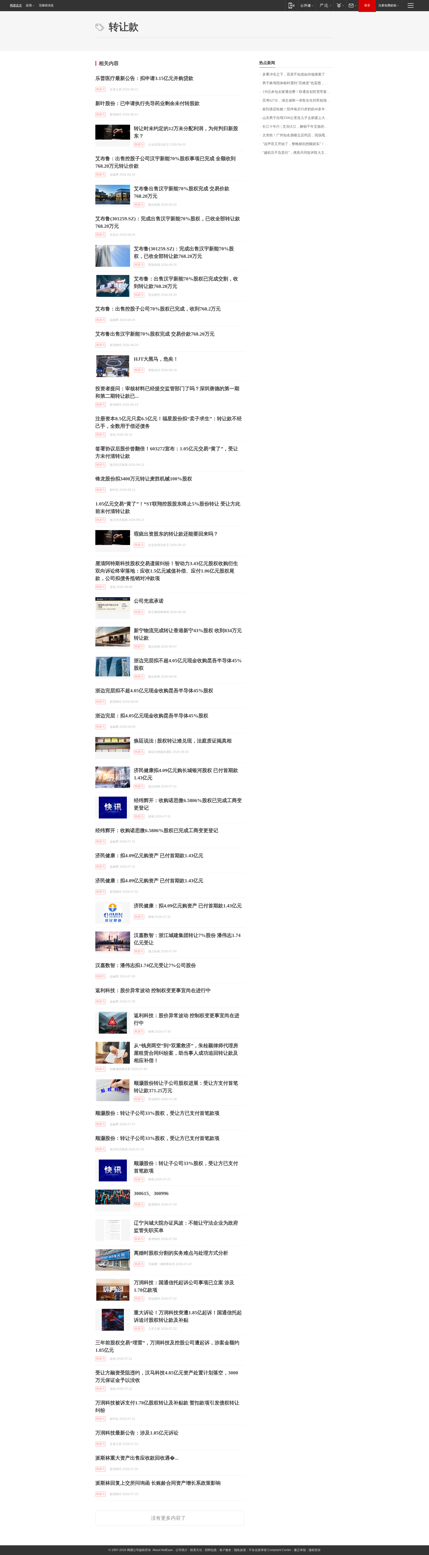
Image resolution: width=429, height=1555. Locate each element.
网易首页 (16, 5)
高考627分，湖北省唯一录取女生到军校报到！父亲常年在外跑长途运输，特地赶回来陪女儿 (298, 100)
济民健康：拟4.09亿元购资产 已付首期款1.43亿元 (149, 855)
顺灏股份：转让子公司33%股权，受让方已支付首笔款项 (157, 1113)
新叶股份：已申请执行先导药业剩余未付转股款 (147, 103)
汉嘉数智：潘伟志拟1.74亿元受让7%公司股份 (145, 965)
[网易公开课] (307, 5)
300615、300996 (151, 1193)
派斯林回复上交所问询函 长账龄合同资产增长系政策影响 (158, 1483)
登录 (367, 5)
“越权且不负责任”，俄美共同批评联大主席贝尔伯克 (298, 153)
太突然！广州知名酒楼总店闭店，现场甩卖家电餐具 (298, 135)
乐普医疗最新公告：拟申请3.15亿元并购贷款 (144, 78)
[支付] (339, 5)
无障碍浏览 (46, 5)
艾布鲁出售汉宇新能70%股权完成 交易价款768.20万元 (154, 334)
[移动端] (291, 5)
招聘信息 (211, 1550)
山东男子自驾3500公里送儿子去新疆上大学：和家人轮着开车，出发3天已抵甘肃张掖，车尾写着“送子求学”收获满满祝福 (298, 118)
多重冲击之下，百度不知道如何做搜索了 (293, 74)
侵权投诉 (315, 1550)
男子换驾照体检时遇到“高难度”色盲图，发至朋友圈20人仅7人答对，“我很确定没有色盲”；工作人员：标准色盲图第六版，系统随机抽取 (298, 83)
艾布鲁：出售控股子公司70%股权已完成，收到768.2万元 (158, 308)
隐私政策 (240, 1550)
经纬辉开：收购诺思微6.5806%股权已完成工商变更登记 (156, 830)
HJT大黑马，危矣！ (156, 359)
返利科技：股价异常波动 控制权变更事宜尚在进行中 (153, 990)
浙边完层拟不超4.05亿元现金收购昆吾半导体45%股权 (154, 690)
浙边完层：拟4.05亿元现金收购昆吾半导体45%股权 (151, 715)
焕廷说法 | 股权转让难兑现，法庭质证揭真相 (183, 740)
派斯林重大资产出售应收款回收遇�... (137, 1458)
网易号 (100, 89)
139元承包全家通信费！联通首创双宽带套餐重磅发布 (298, 92)
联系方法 (196, 1550)
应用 (29, 5)
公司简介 (181, 1550)
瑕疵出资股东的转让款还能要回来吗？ (176, 534)
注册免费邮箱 (387, 5)
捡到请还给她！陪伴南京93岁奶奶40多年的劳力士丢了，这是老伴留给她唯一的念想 (298, 109)
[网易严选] (324, 5)
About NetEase (162, 1550)
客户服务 (225, 1550)
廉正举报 (300, 1550)
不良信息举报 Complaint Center (270, 1550)
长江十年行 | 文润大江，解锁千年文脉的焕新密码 (298, 126)
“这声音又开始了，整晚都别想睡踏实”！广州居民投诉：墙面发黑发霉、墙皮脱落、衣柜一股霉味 (298, 144)
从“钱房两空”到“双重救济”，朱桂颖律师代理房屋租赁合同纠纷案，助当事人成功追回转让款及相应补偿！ (186, 1053)
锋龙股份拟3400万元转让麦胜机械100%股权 (143, 478)
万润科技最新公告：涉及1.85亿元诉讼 (137, 1433)
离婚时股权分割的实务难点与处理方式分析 (181, 1253)
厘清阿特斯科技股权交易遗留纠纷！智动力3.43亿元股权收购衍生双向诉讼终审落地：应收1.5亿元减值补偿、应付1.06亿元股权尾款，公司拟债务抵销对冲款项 (166, 571)
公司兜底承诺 (149, 601)
